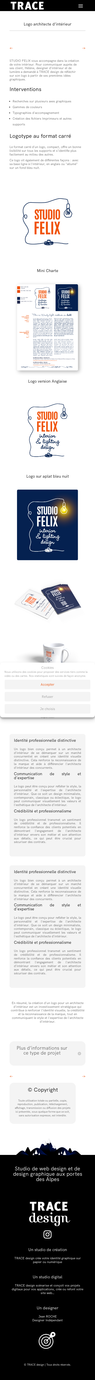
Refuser (47, 697)
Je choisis (47, 709)
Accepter (47, 684)
